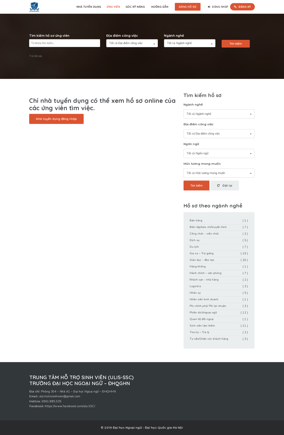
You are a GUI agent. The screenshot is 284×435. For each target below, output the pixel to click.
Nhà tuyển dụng (89, 7)
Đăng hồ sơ (187, 7)
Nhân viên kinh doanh (204, 299)
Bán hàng (196, 220)
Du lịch (194, 247)
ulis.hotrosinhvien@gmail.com (59, 396)
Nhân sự (195, 293)
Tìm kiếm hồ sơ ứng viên (49, 36)
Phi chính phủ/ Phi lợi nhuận (208, 306)
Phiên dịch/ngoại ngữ (203, 312)
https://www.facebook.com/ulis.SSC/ (70, 406)
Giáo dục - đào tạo (202, 260)
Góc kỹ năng (135, 7)
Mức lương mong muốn (202, 163)
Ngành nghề (174, 36)
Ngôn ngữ (191, 144)
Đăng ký (244, 7)
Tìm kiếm (236, 43)
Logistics (195, 286)
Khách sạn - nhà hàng (204, 279)
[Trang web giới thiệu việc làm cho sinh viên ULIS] (34, 7)
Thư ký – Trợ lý (199, 332)
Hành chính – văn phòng (205, 273)
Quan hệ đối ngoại (202, 319)
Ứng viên (113, 7)
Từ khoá (35, 56)
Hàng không (198, 266)
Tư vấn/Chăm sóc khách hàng (209, 339)
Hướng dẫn (159, 7)
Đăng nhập (219, 7)
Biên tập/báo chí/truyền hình (208, 227)
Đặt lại (227, 185)
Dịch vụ (195, 240)
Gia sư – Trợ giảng (201, 253)
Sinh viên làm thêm (202, 326)
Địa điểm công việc (122, 36)
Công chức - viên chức (204, 233)
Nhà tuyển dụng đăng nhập (56, 119)
